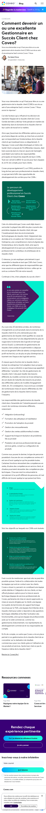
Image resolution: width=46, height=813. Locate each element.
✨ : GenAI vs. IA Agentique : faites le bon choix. (22, 9)
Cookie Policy (17, 802)
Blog (21, 3)
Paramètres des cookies (28, 806)
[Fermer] (42, 796)
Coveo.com (8, 789)
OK (11, 806)
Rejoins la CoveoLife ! (10, 654)
